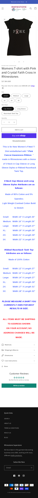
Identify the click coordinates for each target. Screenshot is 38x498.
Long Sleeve (21, 109)
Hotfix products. (16, 455)
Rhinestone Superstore (16, 492)
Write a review (18, 385)
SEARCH (7, 419)
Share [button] (6, 366)
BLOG (6, 437)
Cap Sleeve (8, 109)
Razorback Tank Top (11, 113)
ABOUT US (7, 423)
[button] (2, 8)
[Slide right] (23, 61)
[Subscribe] (31, 467)
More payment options (19, 140)
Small (6, 96)
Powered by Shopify (26, 492)
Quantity (4, 118)
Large (26, 96)
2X (11, 100)
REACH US (7, 433)
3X (18, 100)
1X (4, 100)
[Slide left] (14, 61)
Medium (16, 96)
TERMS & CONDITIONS (11, 428)
